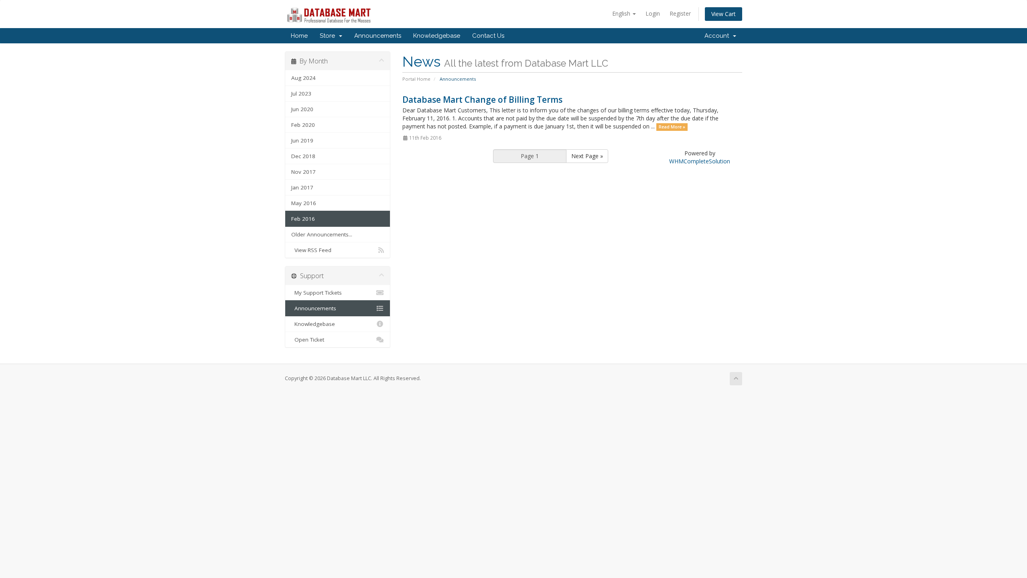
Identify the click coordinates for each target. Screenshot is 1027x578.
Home (299, 35)
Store (329, 35)
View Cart (723, 14)
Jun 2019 (302, 140)
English (622, 13)
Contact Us (488, 35)
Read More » (672, 127)
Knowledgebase (436, 35)
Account (718, 35)
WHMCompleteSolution (699, 161)
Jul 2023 (301, 93)
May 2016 (303, 203)
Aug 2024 (303, 77)
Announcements (377, 35)
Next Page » (587, 156)
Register (680, 13)
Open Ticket (307, 339)
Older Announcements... (321, 234)
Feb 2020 (303, 124)
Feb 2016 (303, 218)
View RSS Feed (311, 250)
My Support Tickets (316, 292)
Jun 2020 (302, 109)
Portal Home (416, 79)
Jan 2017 (302, 187)
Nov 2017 (303, 171)
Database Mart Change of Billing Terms (482, 99)
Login (652, 13)
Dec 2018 (303, 156)
